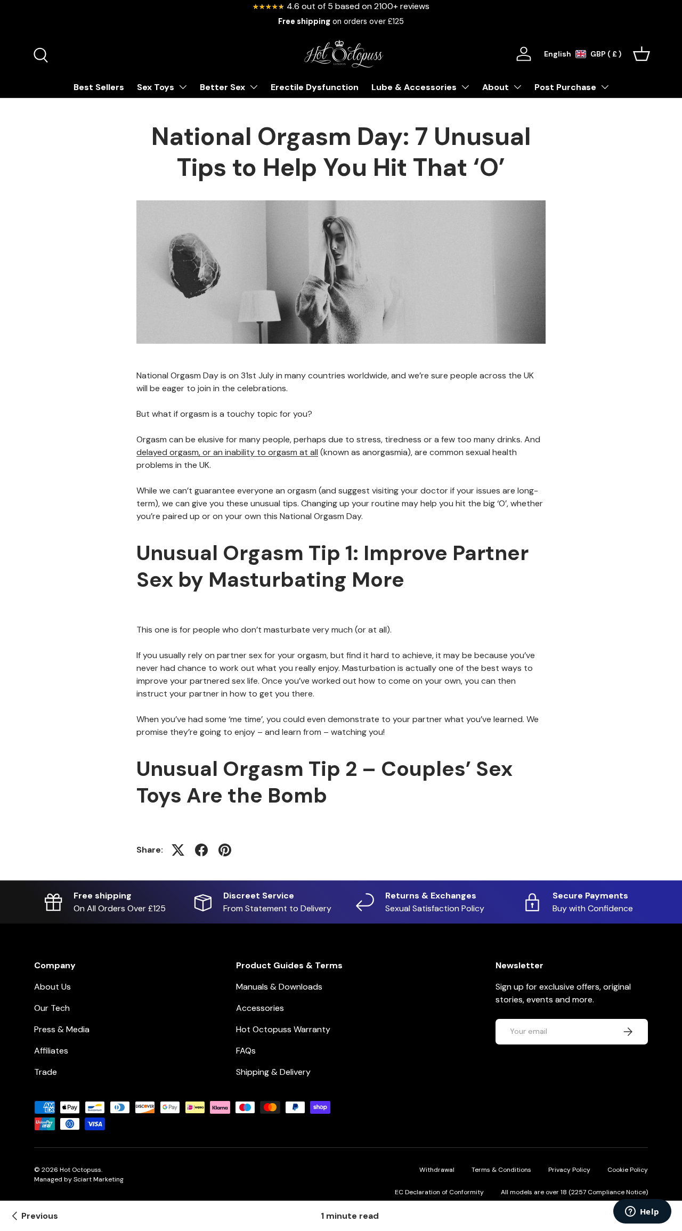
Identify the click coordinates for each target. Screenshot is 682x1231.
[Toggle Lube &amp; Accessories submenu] (465, 86)
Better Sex (222, 87)
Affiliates (51, 1050)
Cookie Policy (627, 1169)
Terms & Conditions (501, 1169)
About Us (52, 986)
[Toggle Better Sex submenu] (253, 86)
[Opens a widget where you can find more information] (642, 1212)
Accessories (260, 1008)
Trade (45, 1072)
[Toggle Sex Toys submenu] (182, 86)
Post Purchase (565, 87)
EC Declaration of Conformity (439, 1192)
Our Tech (52, 1008)
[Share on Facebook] (201, 850)
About (495, 87)
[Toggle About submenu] (517, 86)
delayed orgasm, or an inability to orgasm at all (227, 452)
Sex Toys (155, 87)
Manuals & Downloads (279, 986)
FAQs (246, 1050)
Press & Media (62, 1029)
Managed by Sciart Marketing (79, 1179)
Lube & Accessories (414, 87)
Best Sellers (99, 87)
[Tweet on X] (178, 850)
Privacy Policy (569, 1169)
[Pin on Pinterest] (225, 850)
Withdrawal (436, 1169)
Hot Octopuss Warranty (283, 1029)
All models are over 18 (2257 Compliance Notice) (574, 1192)
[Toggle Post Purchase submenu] (604, 86)
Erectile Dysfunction (315, 87)
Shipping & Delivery (273, 1072)
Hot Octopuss (80, 1169)
